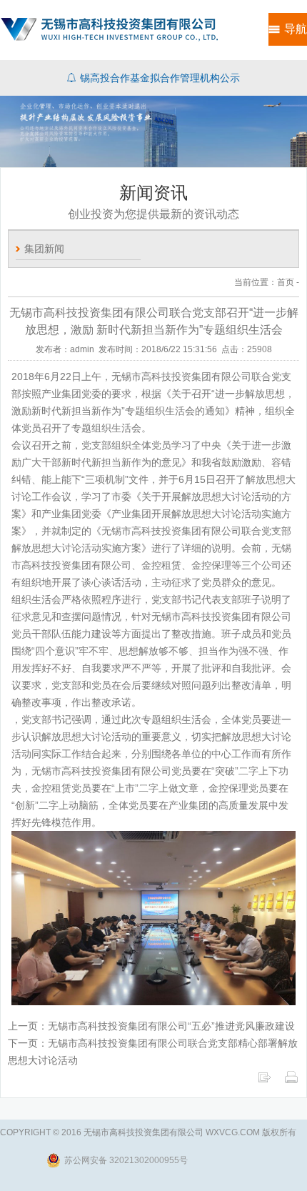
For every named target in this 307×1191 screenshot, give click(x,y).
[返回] (264, 1081)
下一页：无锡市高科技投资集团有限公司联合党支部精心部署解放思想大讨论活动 (153, 1051)
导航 (295, 29)
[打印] (291, 1081)
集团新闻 (44, 248)
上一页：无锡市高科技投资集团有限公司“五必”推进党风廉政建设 (151, 1026)
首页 (285, 282)
